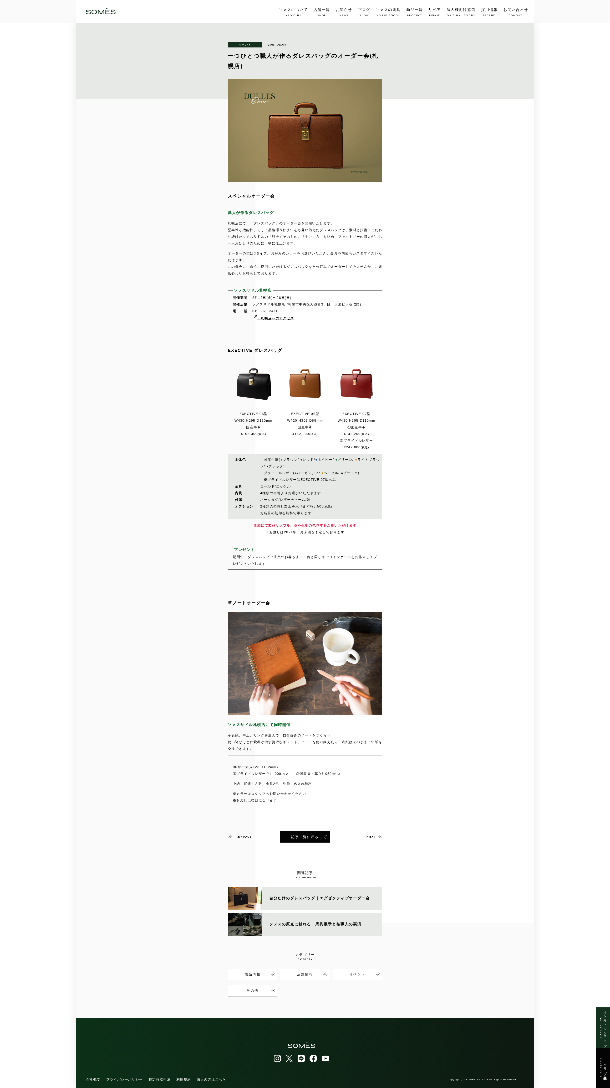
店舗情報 (305, 974)
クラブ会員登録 (603, 1068)
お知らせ (344, 12)
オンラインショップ (603, 1027)
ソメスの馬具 (388, 12)
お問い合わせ (515, 12)
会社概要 (93, 1079)
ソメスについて (293, 12)
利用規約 (183, 1079)
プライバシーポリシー (124, 1079)
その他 (253, 990)
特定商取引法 (160, 1079)
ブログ (364, 12)
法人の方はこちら (211, 1079)
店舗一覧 (321, 12)
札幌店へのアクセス (275, 318)
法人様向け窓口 (461, 12)
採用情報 (489, 12)
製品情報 (252, 974)
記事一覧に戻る (305, 837)
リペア (434, 12)
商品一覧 (414, 12)
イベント (245, 44)
